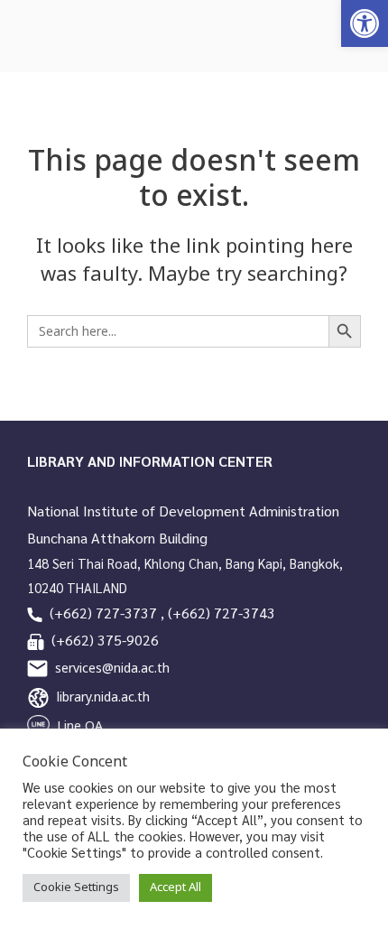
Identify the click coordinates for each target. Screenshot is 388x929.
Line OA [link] (80, 726)
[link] (364, 23)
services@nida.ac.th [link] (112, 668)
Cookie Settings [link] (76, 887)
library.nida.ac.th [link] (103, 697)
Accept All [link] (175, 887)
